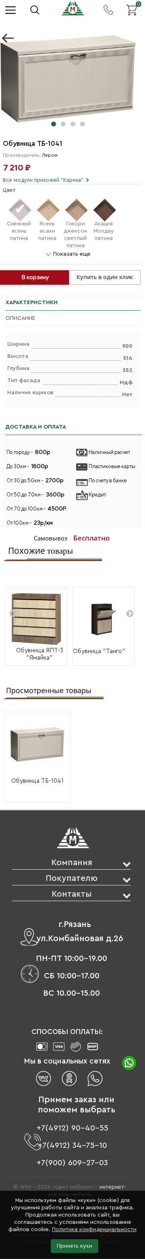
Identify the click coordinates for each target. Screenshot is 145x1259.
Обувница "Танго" (99, 651)
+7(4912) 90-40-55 (72, 1128)
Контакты (72, 894)
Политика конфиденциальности (94, 1229)
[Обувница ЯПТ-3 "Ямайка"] (36, 618)
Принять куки (74, 1246)
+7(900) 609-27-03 (72, 1163)
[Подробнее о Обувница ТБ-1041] (37, 745)
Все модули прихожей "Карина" (43, 180)
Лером (50, 155)
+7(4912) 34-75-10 (72, 1145)
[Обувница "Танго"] (104, 618)
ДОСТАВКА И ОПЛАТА (35, 427)
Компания (71, 862)
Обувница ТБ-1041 (37, 781)
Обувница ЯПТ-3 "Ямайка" (39, 654)
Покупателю (71, 878)
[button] (53, 124)
